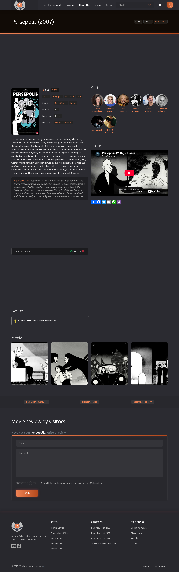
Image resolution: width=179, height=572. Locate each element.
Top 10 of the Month (52, 5)
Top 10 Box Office (59, 533)
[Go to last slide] (16, 364)
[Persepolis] (25, 111)
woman (14, 162)
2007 (54, 90)
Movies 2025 (57, 543)
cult (65, 159)
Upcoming (70, 5)
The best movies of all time (103, 543)
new (40, 149)
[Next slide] (163, 364)
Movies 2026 (57, 538)
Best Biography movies (36, 402)
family (35, 142)
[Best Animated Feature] (149, 363)
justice (35, 156)
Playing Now (84, 5)
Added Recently (138, 538)
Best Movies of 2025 (100, 533)
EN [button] (159, 5)
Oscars (134, 543)
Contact (146, 566)
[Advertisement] (89, 64)
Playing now (136, 533)
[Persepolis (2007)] (29, 363)
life (21, 159)
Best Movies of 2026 (100, 527)
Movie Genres (57, 527)
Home (138, 21)
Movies (98, 5)
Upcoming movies (139, 527)
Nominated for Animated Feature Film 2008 (37, 321)
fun (68, 149)
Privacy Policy (161, 566)
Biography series (89, 402)
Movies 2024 (57, 548)
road (63, 156)
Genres (108, 5)
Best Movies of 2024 (100, 538)
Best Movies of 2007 (143, 402)
